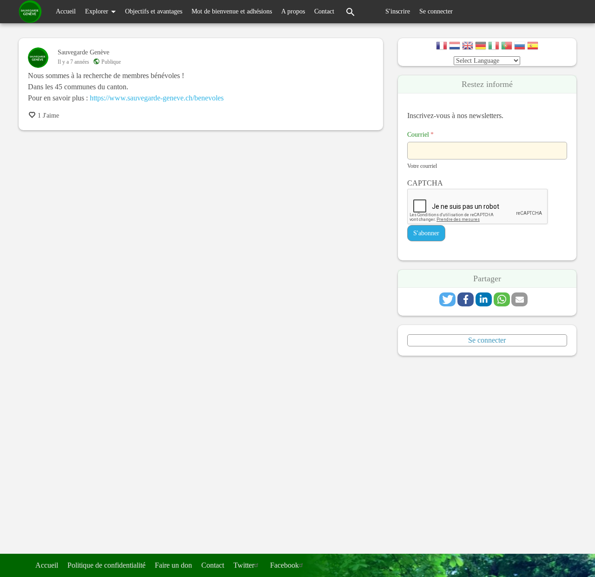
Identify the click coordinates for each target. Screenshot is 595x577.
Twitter (243, 565)
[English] (467, 46)
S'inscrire (397, 11)
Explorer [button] (97, 11)
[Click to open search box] (350, 11)
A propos (293, 11)
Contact (324, 11)
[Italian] (493, 46)
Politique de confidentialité (106, 565)
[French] (441, 46)
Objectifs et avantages (153, 11)
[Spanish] (532, 46)
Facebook (284, 565)
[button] (447, 299)
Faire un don (173, 565)
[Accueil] (30, 11)
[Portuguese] (506, 46)
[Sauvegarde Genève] (38, 57)
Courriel (420, 134)
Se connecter (436, 11)
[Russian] (519, 46)
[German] (480, 46)
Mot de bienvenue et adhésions (232, 11)
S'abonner (426, 233)
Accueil (66, 11)
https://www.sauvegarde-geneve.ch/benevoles (157, 98)
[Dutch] (454, 46)
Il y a (73, 62)
